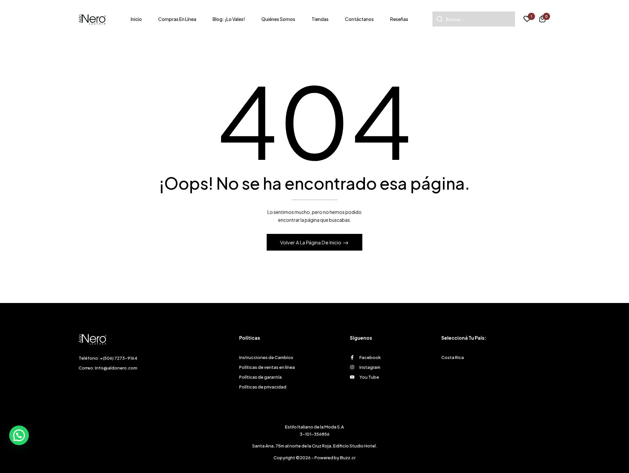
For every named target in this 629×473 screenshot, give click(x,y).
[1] (527, 20)
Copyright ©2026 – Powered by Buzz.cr (314, 457)
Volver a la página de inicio (311, 242)
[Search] (437, 19)
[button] (542, 19)
